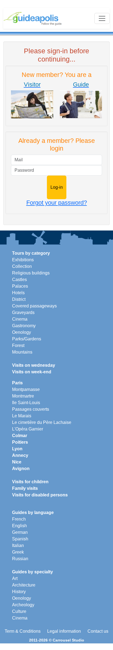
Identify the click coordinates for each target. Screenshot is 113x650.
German (20, 532)
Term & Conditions (23, 631)
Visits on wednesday (33, 365)
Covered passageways (34, 306)
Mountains (22, 352)
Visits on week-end (31, 372)
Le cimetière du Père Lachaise (41, 422)
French (19, 519)
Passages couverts (30, 409)
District (19, 299)
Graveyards (23, 312)
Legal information (64, 631)
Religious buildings (31, 273)
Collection (22, 266)
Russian (20, 558)
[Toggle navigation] (102, 18)
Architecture (23, 585)
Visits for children (30, 481)
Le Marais (21, 415)
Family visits (25, 488)
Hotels (18, 292)
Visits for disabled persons (40, 495)
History (19, 591)
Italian (18, 545)
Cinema (19, 319)
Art (15, 578)
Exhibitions (23, 259)
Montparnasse (26, 389)
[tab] (32, 101)
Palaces (20, 286)
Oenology (21, 332)
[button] (32, 100)
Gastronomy (24, 325)
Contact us (97, 631)
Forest (18, 345)
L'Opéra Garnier (27, 429)
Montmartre (23, 396)
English (19, 525)
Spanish (20, 539)
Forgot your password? (56, 202)
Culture (19, 611)
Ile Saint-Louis (26, 402)
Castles (19, 279)
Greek (18, 552)
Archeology (23, 604)
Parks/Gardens (26, 339)
